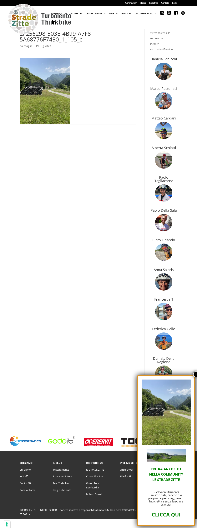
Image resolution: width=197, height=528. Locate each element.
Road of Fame (27, 490)
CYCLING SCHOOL (144, 13)
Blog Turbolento (62, 490)
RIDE (111, 13)
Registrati (153, 3)
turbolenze (156, 38)
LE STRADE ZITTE (94, 13)
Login (174, 3)
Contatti (165, 3)
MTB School (126, 469)
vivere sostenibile (160, 33)
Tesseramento (61, 469)
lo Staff (24, 476)
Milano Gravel (94, 494)
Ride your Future (62, 476)
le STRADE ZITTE (95, 469)
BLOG (124, 13)
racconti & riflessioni (161, 49)
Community (130, 3)
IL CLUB (74, 13)
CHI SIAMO (57, 13)
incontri (154, 44)
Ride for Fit (125, 476)
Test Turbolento (62, 483)
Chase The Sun (94, 476)
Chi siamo (25, 469)
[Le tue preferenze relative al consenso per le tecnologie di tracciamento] (6, 524)
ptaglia (28, 46)
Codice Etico (26, 483)
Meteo (143, 3)
